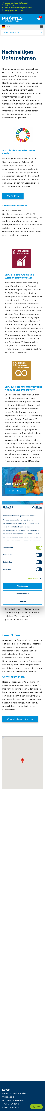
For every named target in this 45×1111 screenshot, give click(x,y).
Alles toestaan (22, 586)
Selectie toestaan (22, 594)
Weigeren (22, 601)
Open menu (41, 26)
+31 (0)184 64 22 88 (14, 10)
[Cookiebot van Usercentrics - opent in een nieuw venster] (32, 507)
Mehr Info (13, 196)
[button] (22, 760)
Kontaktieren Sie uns (20, 719)
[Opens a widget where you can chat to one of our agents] (36, 1107)
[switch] (37, 555)
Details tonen (32, 579)
